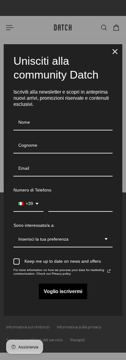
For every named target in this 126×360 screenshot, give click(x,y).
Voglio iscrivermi (63, 291)
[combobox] (28, 204)
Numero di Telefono (32, 190)
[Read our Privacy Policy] (109, 271)
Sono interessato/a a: (34, 225)
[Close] (115, 51)
